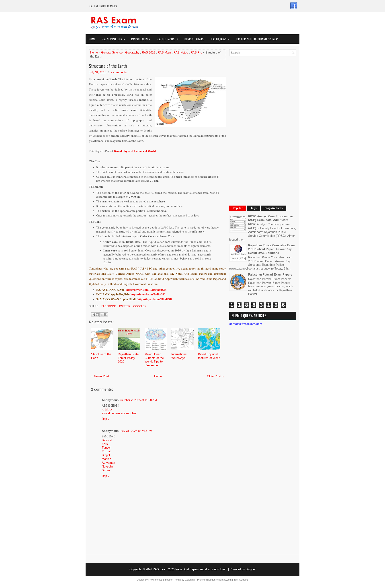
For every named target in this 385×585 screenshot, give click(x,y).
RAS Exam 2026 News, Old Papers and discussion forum (190, 569)
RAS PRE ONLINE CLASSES (103, 6)
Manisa (106, 459)
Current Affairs (194, 39)
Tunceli (106, 447)
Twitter (124, 306)
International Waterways (179, 356)
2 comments (119, 72)
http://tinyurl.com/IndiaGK (148, 294)
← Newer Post (99, 376)
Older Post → (216, 376)
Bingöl (106, 455)
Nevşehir (107, 466)
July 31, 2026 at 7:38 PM (136, 431)
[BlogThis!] (97, 314)
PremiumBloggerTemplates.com (214, 579)
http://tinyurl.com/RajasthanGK (146, 289)
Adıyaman (108, 462)
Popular (238, 208)
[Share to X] (101, 314)
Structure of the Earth (108, 65)
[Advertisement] (262, 127)
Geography (132, 52)
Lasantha (190, 579)
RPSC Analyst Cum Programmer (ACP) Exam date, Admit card (270, 218)
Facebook (108, 306)
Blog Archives (274, 208)
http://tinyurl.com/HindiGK (154, 299)
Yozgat (106, 451)
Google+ (139, 306)
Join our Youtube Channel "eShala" (257, 39)
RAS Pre (196, 52)
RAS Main (164, 52)
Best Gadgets (240, 579)
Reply (105, 418)
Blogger (251, 569)
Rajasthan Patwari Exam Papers (270, 274)
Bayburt (107, 440)
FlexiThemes (155, 579)
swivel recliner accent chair (119, 413)
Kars (105, 444)
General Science (112, 52)
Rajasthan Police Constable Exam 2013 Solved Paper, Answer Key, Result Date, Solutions (271, 249)
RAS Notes (181, 52)
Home (92, 39)
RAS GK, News (220, 39)
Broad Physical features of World (135, 151)
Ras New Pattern (113, 39)
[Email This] (93, 314)
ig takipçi (107, 409)
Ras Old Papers (167, 39)
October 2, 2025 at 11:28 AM (138, 400)
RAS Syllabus (141, 39)
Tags (254, 208)
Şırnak (106, 470)
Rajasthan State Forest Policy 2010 (128, 357)
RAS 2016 (148, 52)
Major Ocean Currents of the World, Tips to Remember (154, 359)
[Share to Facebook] (106, 314)
